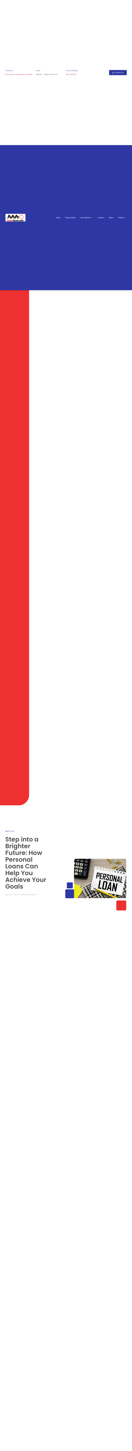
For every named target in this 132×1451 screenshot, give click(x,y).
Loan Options (85, 217)
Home (58, 217)
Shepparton (20, 74)
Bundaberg (10, 74)
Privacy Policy (70, 217)
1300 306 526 (71, 74)
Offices (120, 217)
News (111, 217)
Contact (101, 217)
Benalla (30, 74)
